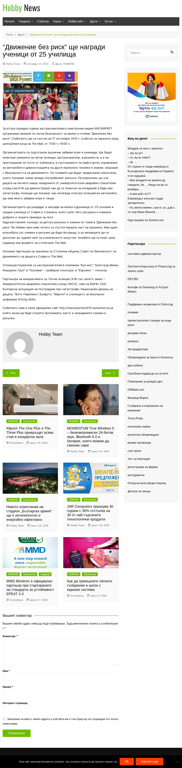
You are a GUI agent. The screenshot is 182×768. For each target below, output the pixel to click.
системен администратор (144, 253)
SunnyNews (16, 442)
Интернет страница (15, 703)
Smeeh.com (156, 220)
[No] (177, 761)
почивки (133, 312)
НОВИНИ (68, 63)
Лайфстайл (75, 21)
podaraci (133, 341)
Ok (127, 761)
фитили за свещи (139, 491)
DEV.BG (133, 279)
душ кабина (135, 365)
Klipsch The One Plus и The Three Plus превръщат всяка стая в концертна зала (29, 432)
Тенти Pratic (135, 418)
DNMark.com (136, 389)
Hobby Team (13, 63)
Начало (9, 21)
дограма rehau (137, 333)
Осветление (29, 499)
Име (6, 670)
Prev (13, 373)
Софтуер (43, 21)
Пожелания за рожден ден (145, 381)
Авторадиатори (138, 349)
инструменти (136, 475)
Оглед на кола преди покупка (147, 483)
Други (94, 21)
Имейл (8, 686)
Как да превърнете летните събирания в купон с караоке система (89, 585)
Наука (57, 21)
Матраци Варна (138, 397)
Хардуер (24, 21)
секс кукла (134, 450)
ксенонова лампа (139, 426)
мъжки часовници (139, 442)
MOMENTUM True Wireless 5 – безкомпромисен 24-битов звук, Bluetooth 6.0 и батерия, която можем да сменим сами (90, 436)
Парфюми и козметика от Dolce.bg (150, 304)
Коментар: (10, 636)
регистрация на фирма (143, 466)
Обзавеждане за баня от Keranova (150, 357)
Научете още (149, 761)
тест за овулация (139, 458)
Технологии (29, 421)
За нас (109, 21)
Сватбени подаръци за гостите (148, 373)
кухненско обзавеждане (143, 434)
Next (108, 373)
